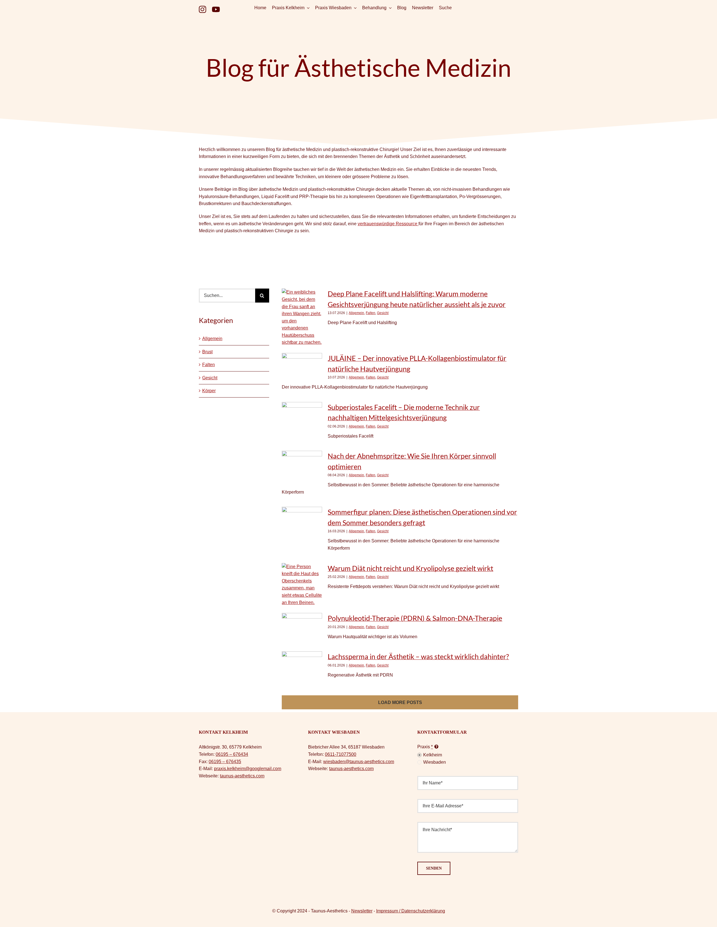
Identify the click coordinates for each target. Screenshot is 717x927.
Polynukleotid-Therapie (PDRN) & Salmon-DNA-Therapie (415, 618)
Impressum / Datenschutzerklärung (410, 911)
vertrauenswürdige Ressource (388, 223)
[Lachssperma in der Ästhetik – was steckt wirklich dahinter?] (302, 665)
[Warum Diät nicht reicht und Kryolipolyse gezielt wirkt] (302, 584)
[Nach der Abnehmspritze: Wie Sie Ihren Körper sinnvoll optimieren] (302, 468)
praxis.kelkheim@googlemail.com (247, 768)
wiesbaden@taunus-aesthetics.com (358, 761)
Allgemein (212, 338)
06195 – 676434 (232, 754)
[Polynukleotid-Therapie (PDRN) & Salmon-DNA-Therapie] (302, 626)
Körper (209, 390)
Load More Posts (400, 702)
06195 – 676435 (225, 761)
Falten (208, 364)
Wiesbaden (434, 762)
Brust (207, 351)
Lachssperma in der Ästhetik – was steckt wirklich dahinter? (418, 656)
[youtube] (216, 9)
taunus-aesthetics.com (242, 775)
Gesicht (209, 377)
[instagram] (202, 9)
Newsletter (362, 911)
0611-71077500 (340, 754)
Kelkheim (432, 754)
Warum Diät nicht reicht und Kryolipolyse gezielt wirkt (410, 568)
